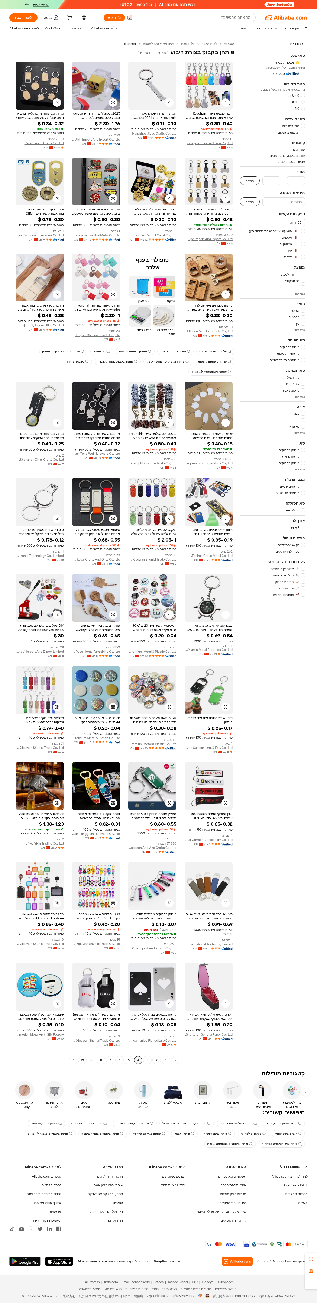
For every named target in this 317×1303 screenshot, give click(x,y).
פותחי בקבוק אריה (215, 1133)
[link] (311, 1259)
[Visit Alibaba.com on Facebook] (58, 1229)
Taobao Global (178, 1282)
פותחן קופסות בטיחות (133, 351)
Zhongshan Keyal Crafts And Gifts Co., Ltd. (96, 559)
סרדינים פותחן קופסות (212, 361)
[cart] (68, 18)
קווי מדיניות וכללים (233, 1220)
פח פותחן (99, 351)
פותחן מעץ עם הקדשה (147, 1133)
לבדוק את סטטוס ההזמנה (44, 1194)
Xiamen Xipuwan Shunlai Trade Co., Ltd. (152, 559)
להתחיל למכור (51, 1185)
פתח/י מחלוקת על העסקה (105, 1194)
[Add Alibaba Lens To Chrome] (237, 1261)
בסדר (250, 181)
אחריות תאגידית (296, 1194)
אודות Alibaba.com (294, 1166)
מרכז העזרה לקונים (110, 1176)
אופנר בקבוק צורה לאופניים (209, 371)
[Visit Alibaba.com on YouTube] (21, 1229)
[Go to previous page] (175, 1060)
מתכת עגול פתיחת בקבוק (236, 1123)
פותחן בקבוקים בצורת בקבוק (100, 1133)
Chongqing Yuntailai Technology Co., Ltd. (209, 463)
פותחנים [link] (130, 44)
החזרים (118, 1203)
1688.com (111, 1282)
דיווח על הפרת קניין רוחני (106, 1211)
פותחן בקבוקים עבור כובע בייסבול (184, 1123)
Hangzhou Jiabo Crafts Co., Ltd (154, 133)
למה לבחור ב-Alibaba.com (290, 1176)
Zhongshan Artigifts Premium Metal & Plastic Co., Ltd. (152, 651)
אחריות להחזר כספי (233, 1185)
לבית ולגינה (209, 44)
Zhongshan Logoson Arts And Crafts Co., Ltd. (152, 847)
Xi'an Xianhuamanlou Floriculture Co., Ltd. (152, 1040)
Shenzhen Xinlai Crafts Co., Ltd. (41, 459)
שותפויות (55, 1211)
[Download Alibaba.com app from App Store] (59, 1261)
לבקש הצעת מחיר (173, 1185)
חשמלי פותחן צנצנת (173, 351)
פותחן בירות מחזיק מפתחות (279, 1144)
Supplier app (164, 1261)
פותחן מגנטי (182, 1133)
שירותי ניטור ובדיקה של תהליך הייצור (221, 1211)
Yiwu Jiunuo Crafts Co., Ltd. (44, 143)
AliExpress (92, 1282)
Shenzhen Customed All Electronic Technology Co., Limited (40, 556)
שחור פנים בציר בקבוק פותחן (61, 351)
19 (82, 1060)
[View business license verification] (200, 1296)
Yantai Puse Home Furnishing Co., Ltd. (96, 651)
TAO (195, 1282)
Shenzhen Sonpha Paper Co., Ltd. (209, 1034)
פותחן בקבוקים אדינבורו (86, 1123)
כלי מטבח (187, 44)
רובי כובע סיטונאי (286, 1133)
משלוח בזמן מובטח (233, 1194)
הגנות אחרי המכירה (233, 1203)
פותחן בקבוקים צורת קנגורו (115, 361)
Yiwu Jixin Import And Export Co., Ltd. (96, 139)
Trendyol (208, 1282)
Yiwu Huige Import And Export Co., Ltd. (209, 239)
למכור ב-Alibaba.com (46, 1176)
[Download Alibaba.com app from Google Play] (25, 1261)
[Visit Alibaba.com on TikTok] (12, 1229)
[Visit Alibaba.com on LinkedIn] (49, 1229)
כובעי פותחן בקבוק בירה (281, 1123)
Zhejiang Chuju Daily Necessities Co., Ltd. (40, 325)
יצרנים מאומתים (173, 1176)
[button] (130, 17)
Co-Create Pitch (296, 1185)
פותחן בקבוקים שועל (44, 1123)
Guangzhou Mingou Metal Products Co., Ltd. (209, 331)
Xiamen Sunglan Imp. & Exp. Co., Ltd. (209, 747)
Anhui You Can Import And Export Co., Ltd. (152, 948)
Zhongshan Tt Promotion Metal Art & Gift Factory (40, 1034)
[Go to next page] (73, 1060)
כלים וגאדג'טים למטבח (158, 44)
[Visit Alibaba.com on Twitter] (40, 1229)
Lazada (159, 1282)
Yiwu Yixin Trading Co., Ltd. (45, 843)
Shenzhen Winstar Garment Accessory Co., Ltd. (209, 840)
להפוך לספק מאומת (47, 1203)
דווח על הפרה (113, 1220)
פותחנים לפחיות (251, 1133)
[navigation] (272, 552)
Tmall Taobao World (136, 1282)
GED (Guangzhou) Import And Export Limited (40, 651)
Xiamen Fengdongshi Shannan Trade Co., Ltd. (209, 143)
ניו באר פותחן (75, 361)
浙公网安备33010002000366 (234, 1296)
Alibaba (229, 44)
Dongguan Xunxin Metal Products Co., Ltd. (209, 650)
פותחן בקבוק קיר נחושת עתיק (165, 361)
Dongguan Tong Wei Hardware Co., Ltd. (96, 453)
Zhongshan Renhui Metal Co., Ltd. (152, 235)
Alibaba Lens (282, 1261)
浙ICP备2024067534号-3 (277, 1296)
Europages (226, 1282)
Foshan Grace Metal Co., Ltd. (212, 556)
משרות (303, 1203)
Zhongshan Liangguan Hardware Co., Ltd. (40, 235)
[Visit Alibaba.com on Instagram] (31, 1229)
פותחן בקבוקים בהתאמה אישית (227, 1144)
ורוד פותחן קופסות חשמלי (132, 1123)
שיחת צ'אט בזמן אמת (108, 1185)
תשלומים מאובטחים (232, 1176)
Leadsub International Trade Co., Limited (209, 944)
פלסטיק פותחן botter (213, 351)
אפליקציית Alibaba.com (95, 1261)
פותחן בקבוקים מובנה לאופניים (48, 1133)
